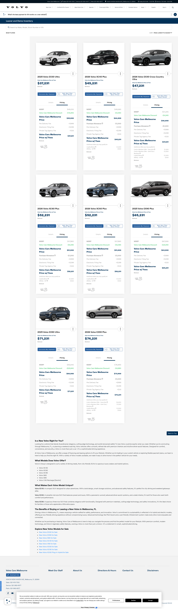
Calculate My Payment (47, 94)
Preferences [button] (36, 602)
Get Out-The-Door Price (67, 94)
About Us (77, 570)
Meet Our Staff (55, 570)
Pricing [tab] (62, 102)
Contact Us (14, 575)
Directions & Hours (107, 570)
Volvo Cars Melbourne (12, 603)
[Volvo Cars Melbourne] (17, 7)
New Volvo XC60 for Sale (48, 546)
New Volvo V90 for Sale (47, 544)
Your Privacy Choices (88, 607)
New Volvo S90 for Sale (47, 538)
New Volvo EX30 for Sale (48, 532)
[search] (173, 7)
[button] (73, 73)
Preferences (116, 600)
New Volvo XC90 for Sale (48, 549)
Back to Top (172, 433)
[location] (105, 1)
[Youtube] (12, 593)
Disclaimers (153, 570)
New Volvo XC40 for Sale (48, 541)
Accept (150, 600)
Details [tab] (50, 102)
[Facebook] (8, 593)
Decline (133, 600)
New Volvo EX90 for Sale (48, 535)
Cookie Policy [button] (79, 600)
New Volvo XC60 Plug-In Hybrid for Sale (54, 552)
